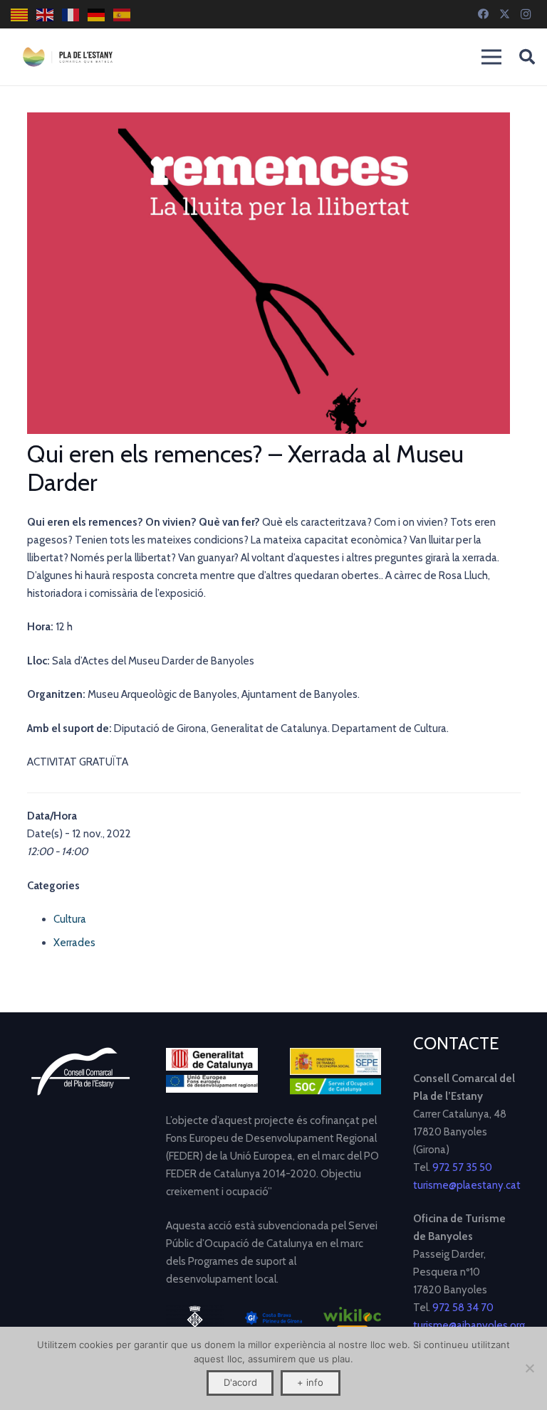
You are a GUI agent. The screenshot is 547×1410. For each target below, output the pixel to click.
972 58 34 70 (463, 1307)
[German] (97, 14)
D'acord (240, 1382)
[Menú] (491, 57)
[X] (504, 14)
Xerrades (74, 942)
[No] (529, 1368)
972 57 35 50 (462, 1167)
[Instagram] (525, 14)
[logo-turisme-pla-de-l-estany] (68, 57)
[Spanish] (122, 14)
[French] (71, 14)
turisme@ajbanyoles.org (469, 1325)
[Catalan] (20, 14)
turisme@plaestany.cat (467, 1185)
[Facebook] (483, 14)
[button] (527, 57)
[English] (45, 14)
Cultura (69, 919)
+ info (310, 1382)
